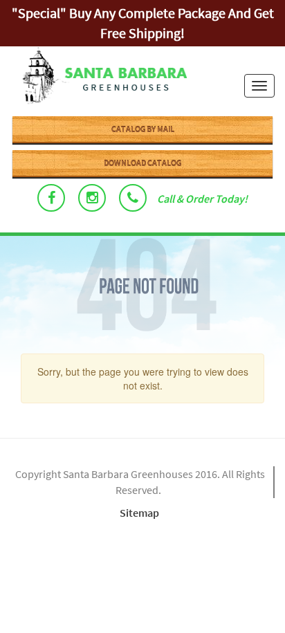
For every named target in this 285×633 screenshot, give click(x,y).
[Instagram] (92, 198)
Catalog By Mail (142, 129)
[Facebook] (51, 198)
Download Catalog (142, 163)
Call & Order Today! (202, 198)
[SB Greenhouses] (98, 77)
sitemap (139, 513)
